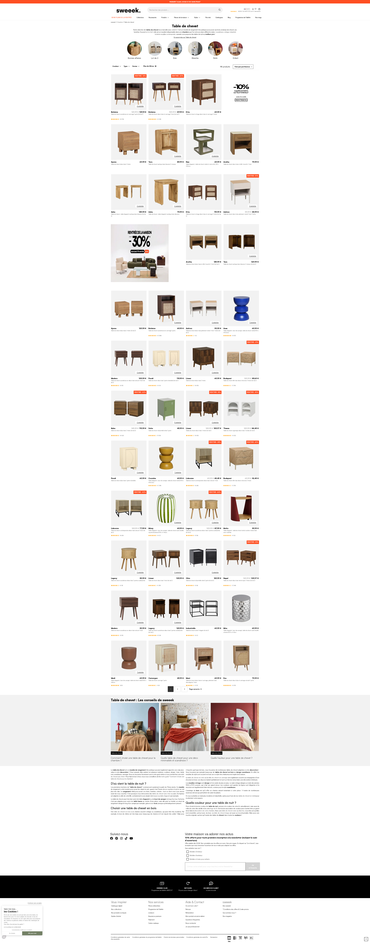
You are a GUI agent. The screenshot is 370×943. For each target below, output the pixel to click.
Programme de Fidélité (242, 17)
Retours (188, 909)
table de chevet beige (221, 813)
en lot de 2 (149, 32)
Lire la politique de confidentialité (12, 927)
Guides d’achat (116, 916)
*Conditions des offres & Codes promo (236, 909)
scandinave (219, 32)
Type (125, 66)
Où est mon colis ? (191, 906)
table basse (154, 796)
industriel (233, 32)
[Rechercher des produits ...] (219, 10)
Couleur (115, 66)
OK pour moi (32, 933)
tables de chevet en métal (247, 796)
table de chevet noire (229, 811)
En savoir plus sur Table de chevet (185, 37)
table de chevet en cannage (217, 778)
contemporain (171, 34)
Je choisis (12, 933)
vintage (226, 32)
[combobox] (243, 67)
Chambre (120, 22)
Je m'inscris (253, 866)
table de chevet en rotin (196, 778)
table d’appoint (165, 796)
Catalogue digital (116, 906)
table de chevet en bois (122, 812)
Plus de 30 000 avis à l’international (251, 11)
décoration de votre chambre (204, 811)
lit (176, 30)
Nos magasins (259, 17)
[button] (4, 937)
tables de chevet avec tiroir (161, 794)
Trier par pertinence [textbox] (242, 67)
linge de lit (213, 808)
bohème (158, 34)
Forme (134, 66)
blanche (241, 811)
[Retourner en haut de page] (366, 939)
